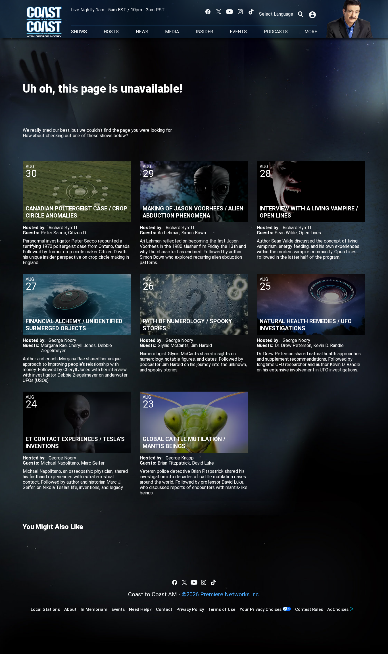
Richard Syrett (63, 227)
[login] (313, 14)
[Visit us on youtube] (229, 11)
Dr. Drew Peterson (293, 345)
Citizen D (77, 232)
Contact (164, 609)
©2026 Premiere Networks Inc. (221, 594)
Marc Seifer (93, 463)
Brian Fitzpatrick (174, 463)
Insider (204, 31)
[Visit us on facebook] (208, 11)
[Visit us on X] (218, 11)
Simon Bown (194, 232)
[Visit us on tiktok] (251, 11)
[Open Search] (300, 14)
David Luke (203, 463)
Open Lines (310, 232)
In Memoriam (94, 609)
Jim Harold (201, 345)
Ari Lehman (169, 232)
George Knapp (180, 458)
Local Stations (45, 609)
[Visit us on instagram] (240, 11)
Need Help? (140, 609)
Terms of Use (221, 609)
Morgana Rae (54, 345)
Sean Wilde (286, 232)
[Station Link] (44, 22)
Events (238, 31)
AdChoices (338, 609)
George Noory (62, 340)
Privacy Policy (190, 609)
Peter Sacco (53, 232)
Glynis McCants (173, 345)
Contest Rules (309, 609)
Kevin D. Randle (328, 345)
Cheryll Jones (82, 345)
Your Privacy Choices (260, 609)
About (70, 609)
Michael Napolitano (60, 463)
